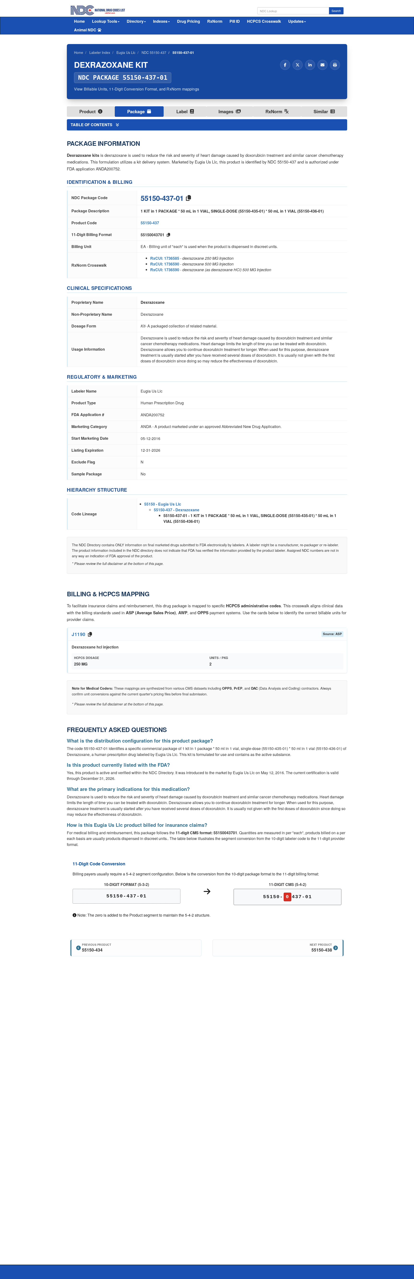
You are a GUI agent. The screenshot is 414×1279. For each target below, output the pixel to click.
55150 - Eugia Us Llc (162, 504)
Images (226, 111)
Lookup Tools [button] (104, 21)
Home (79, 21)
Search (336, 11)
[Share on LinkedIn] (310, 65)
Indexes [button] (160, 21)
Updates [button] (296, 21)
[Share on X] (298, 65)
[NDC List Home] (97, 9)
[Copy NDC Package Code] (188, 197)
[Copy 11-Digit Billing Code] (168, 235)
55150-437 (150, 222)
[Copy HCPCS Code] (90, 634)
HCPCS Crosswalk (264, 21)
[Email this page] (322, 65)
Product (88, 111)
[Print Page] (335, 65)
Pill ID (235, 21)
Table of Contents (92, 124)
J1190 (79, 634)
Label (182, 111)
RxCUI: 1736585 (164, 258)
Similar (321, 111)
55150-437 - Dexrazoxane (176, 510)
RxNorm (214, 21)
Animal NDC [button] (85, 30)
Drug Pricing (188, 21)
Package (136, 111)
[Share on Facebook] (285, 65)
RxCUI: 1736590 (164, 264)
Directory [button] (135, 21)
